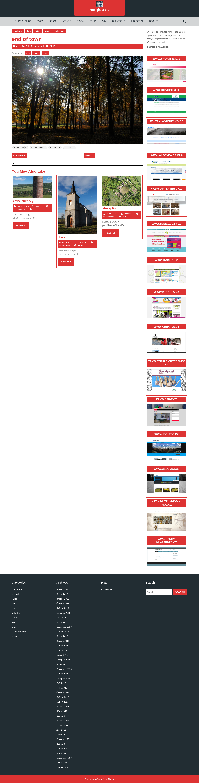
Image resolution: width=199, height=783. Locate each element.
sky (104, 21)
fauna (92, 21)
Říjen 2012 (61, 711)
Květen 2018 (62, 631)
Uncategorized (19, 631)
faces (40, 21)
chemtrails (118, 21)
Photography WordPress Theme (99, 779)
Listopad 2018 (63, 613)
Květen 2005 (62, 767)
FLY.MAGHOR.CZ (22, 21)
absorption (109, 208)
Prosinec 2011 (63, 725)
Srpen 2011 (62, 734)
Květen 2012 (62, 716)
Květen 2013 (62, 697)
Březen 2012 (62, 720)
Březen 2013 (62, 706)
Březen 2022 (62, 599)
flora (80, 21)
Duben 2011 (62, 748)
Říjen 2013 (61, 688)
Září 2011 (61, 730)
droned (153, 21)
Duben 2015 (62, 674)
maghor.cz (99, 10)
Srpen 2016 (62, 636)
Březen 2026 (62, 589)
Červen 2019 (62, 603)
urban (53, 21)
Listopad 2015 (63, 660)
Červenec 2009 (64, 758)
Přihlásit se (106, 589)
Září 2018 (61, 617)
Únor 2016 (61, 650)
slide (14, 627)
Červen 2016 (62, 641)
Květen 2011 (62, 744)
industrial (137, 21)
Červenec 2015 (64, 669)
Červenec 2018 (64, 627)
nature (67, 21)
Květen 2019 (62, 608)
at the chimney (23, 201)
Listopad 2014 (63, 678)
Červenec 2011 (64, 739)
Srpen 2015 (62, 664)
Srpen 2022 (62, 594)
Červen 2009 (62, 763)
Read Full (22, 226)
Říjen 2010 (61, 753)
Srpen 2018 (62, 622)
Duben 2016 (62, 645)
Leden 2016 (62, 655)
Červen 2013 (62, 692)
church (62, 237)
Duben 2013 (62, 702)
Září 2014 (61, 683)
